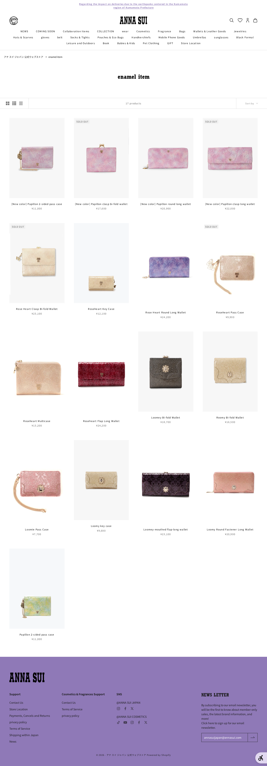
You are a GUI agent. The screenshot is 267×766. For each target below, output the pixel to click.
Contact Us (16, 702)
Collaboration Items (76, 31)
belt (60, 37)
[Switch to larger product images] (7, 103)
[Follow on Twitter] (132, 709)
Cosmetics (143, 31)
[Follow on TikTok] (118, 722)
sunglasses (221, 37)
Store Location (191, 43)
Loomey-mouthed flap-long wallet (165, 529)
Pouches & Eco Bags (111, 37)
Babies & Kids (126, 43)
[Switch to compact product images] (21, 103)
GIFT (170, 43)
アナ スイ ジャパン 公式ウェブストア (23, 56)
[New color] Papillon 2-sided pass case (37, 204)
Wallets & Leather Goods (209, 31)
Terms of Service (19, 728)
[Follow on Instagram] (118, 709)
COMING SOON (45, 31)
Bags (182, 31)
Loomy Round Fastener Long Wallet (230, 529)
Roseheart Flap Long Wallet (101, 421)
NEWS (24, 31)
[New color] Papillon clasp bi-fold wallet (101, 204)
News (12, 741)
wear (125, 31)
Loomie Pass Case (37, 529)
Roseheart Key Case (101, 308)
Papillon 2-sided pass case (37, 634)
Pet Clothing (151, 43)
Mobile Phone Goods (172, 37)
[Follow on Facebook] (125, 709)
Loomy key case (101, 525)
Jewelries (240, 31)
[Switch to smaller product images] (14, 103)
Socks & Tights (80, 37)
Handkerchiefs (141, 37)
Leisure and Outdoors (80, 43)
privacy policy (18, 722)
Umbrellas (199, 37)
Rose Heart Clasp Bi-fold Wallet (37, 308)
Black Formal (245, 37)
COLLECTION (105, 31)
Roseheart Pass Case (230, 312)
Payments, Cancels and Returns (29, 716)
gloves (45, 37)
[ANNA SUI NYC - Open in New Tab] (13, 20)
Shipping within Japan (24, 735)
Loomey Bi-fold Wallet (165, 417)
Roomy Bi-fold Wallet (230, 417)
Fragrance (164, 31)
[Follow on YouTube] (125, 722)
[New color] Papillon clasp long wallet (230, 204)
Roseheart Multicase (36, 421)
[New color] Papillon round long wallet (165, 204)
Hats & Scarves (23, 37)
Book (106, 43)
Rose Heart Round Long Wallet (165, 312)
